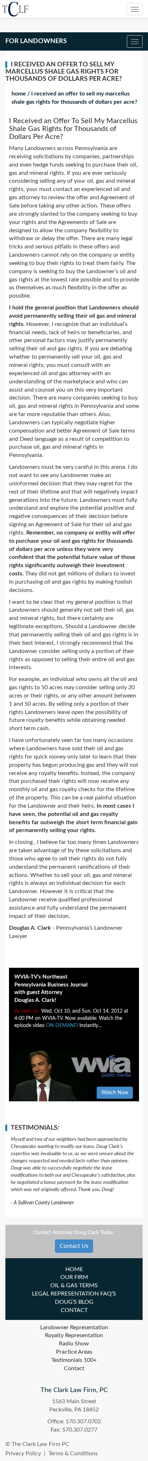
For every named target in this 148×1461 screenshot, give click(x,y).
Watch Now (114, 1092)
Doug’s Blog (74, 1302)
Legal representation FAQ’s (74, 1294)
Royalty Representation (74, 1335)
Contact (74, 1310)
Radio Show (74, 1343)
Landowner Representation (74, 1327)
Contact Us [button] (74, 1246)
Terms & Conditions (73, 1453)
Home (18, 94)
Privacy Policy (23, 1453)
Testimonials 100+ (74, 1360)
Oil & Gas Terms (74, 1285)
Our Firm (74, 1277)
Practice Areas (74, 1352)
